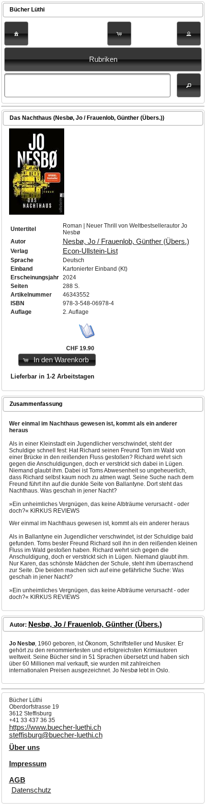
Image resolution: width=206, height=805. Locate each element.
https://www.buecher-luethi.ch (55, 727)
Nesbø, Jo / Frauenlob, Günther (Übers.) (126, 241)
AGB (17, 780)
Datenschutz (31, 790)
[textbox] (87, 85)
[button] (16, 34)
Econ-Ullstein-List (90, 251)
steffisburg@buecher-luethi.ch (56, 735)
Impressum (27, 764)
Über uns (24, 747)
